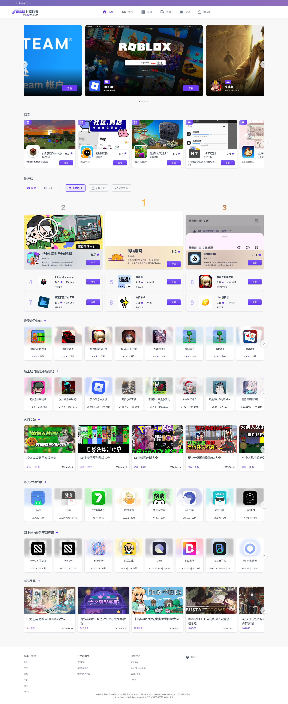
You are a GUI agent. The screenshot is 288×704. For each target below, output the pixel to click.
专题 (26, 679)
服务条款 (134, 662)
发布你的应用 (82, 668)
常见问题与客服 (83, 673)
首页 (26, 662)
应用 (26, 668)
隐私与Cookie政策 (138, 668)
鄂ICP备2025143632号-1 (162, 697)
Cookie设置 (135, 673)
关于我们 (81, 662)
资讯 (26, 685)
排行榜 (26, 691)
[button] (24, 64)
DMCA (133, 679)
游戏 (26, 673)
